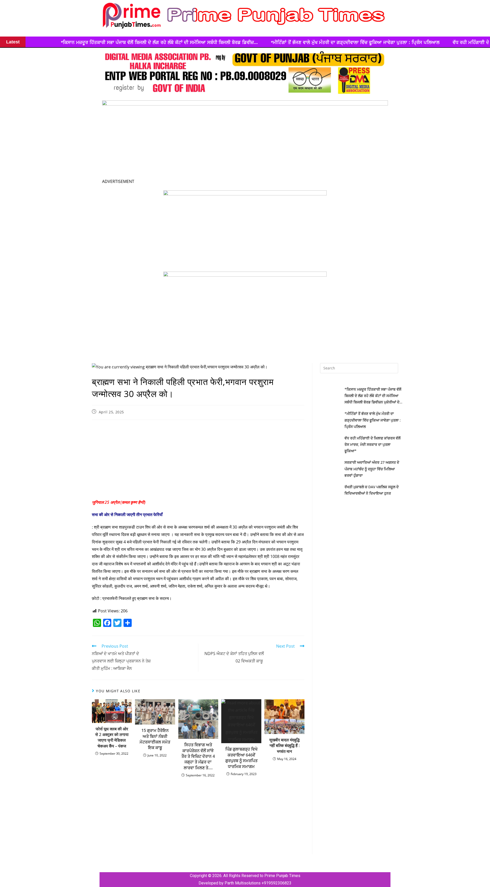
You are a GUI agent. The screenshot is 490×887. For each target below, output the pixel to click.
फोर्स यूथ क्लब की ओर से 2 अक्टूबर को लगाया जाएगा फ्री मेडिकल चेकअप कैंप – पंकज (112, 737)
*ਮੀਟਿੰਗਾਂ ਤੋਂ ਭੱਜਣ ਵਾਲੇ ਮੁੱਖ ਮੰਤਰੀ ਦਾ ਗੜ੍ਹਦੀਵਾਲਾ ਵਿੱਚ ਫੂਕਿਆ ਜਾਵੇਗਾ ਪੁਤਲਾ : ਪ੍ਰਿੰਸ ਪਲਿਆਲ (288, 42)
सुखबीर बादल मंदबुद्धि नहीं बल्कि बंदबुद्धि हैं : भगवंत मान (284, 745)
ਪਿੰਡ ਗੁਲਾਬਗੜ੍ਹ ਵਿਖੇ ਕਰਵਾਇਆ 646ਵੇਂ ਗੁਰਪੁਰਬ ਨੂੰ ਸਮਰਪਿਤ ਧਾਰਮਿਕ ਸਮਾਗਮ (241, 757)
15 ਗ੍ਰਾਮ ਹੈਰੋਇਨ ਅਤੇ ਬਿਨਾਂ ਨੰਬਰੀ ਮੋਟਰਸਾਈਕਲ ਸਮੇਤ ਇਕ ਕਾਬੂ (155, 739)
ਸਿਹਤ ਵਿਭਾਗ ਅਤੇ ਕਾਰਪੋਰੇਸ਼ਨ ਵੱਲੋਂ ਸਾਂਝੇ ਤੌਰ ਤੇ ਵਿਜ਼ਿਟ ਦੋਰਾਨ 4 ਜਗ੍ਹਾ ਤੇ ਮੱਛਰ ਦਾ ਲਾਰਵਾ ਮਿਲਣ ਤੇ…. (198, 756)
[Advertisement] (198, 461)
